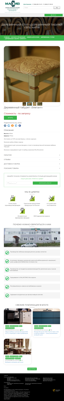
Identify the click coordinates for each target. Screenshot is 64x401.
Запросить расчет (45, 183)
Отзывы (7, 159)
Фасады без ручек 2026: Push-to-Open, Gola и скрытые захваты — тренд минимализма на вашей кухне (46, 333)
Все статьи (32, 369)
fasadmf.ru (10, 389)
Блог (5, 386)
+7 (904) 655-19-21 (37, 4)
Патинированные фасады (31, 377)
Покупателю (7, 382)
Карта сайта (7, 399)
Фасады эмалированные (13, 379)
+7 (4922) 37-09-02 (48, 4)
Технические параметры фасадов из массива (33, 384)
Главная (6, 375)
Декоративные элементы (49, 379)
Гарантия (8, 155)
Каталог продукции (9, 377)
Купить (10, 117)
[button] (32, 74)
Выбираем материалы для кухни (14, 362)
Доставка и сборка (12, 164)
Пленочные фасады (30, 379)
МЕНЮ (54, 15)
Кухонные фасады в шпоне (13, 380)
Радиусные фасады (47, 378)
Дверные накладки (47, 380)
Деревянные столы (48, 377)
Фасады (9, 378)
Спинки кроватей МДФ (30, 380)
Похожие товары (11, 168)
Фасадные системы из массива (32, 378)
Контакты (6, 387)
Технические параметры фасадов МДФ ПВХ (15, 384)
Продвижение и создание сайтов (56, 390)
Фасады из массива (11, 377)
